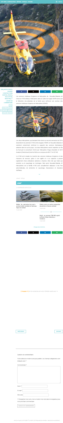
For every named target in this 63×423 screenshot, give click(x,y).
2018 (2, 90)
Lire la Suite (7, 42)
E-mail (19, 390)
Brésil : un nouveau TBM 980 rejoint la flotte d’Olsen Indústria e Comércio (50, 217)
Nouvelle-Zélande (7, 113)
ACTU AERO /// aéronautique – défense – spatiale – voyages (17, 1)
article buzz (8, 90)
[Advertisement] (40, 250)
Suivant (58, 331)
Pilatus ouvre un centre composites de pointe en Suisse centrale (50, 205)
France (10, 95)
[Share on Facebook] (21, 91)
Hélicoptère (4, 110)
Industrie (8, 99)
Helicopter (8, 97)
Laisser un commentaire (8, 102)
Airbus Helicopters (7, 108)
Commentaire (22, 365)
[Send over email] (57, 91)
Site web (20, 395)
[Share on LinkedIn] (45, 91)
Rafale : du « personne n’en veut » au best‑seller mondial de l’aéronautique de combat (26, 206)
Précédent (21, 331)
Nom (19, 386)
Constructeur (7, 93)
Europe (4, 95)
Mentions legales (18, 420)
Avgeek (9, 91)
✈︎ (11, 99)
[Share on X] (33, 91)
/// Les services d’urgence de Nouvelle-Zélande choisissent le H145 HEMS (28, 30)
